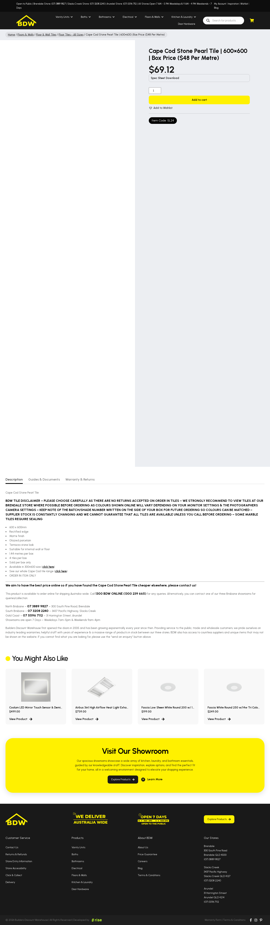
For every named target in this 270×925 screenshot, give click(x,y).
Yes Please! (163, 476)
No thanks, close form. (163, 487)
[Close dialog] (187, 427)
